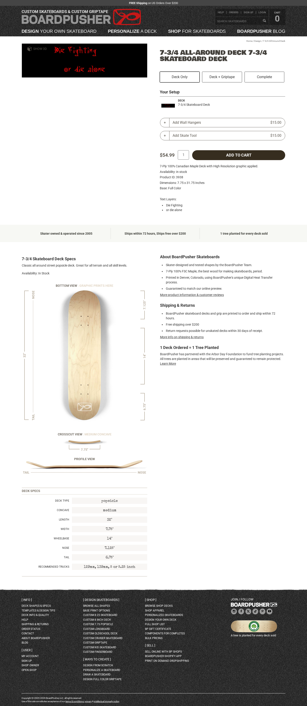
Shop (151, 600)
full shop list (155, 624)
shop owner (30, 665)
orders (233, 12)
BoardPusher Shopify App (163, 656)
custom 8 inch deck (97, 619)
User (27, 650)
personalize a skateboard (101, 670)
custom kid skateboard (99, 647)
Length (64, 519)
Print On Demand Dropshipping (167, 660)
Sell (150, 645)
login (262, 12)
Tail (66, 557)
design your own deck (160, 619)
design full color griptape (102, 679)
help (221, 12)
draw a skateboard (97, 674)
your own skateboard (59, 31)
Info (26, 600)
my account (30, 656)
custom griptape (95, 642)
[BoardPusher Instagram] (234, 611)
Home (249, 41)
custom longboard (96, 629)
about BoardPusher (36, 638)
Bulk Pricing (153, 638)
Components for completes (165, 633)
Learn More (168, 363)
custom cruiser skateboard (102, 638)
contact (28, 633)
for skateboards (197, 31)
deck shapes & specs (36, 605)
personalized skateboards (164, 615)
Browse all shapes (96, 605)
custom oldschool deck (100, 633)
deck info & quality (35, 615)
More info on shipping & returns (182, 337)
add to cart (238, 155)
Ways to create (97, 659)
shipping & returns (35, 624)
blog (261, 31)
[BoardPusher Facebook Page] (241, 611)
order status (31, 629)
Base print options (96, 610)
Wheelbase (61, 538)
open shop (29, 670)
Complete (264, 77)
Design (257, 41)
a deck (132, 31)
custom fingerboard (97, 651)
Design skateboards (101, 600)
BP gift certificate (158, 629)
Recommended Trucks (53, 566)
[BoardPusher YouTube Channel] (269, 611)
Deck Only (180, 77)
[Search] (264, 21)
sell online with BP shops (163, 651)
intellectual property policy (106, 701)
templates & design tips (38, 610)
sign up (248, 12)
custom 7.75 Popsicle (98, 624)
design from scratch (98, 665)
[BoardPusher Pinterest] (262, 611)
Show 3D (40, 49)
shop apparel (154, 610)
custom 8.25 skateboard (100, 615)
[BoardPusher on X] (248, 611)
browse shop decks (159, 605)
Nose (65, 547)
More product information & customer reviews (192, 295)
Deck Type (62, 500)
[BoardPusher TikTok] (255, 611)
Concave (63, 510)
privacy (88, 701)
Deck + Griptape (222, 77)
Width (65, 529)
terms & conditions (74, 701)
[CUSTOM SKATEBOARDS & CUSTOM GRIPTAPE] (81, 24)
